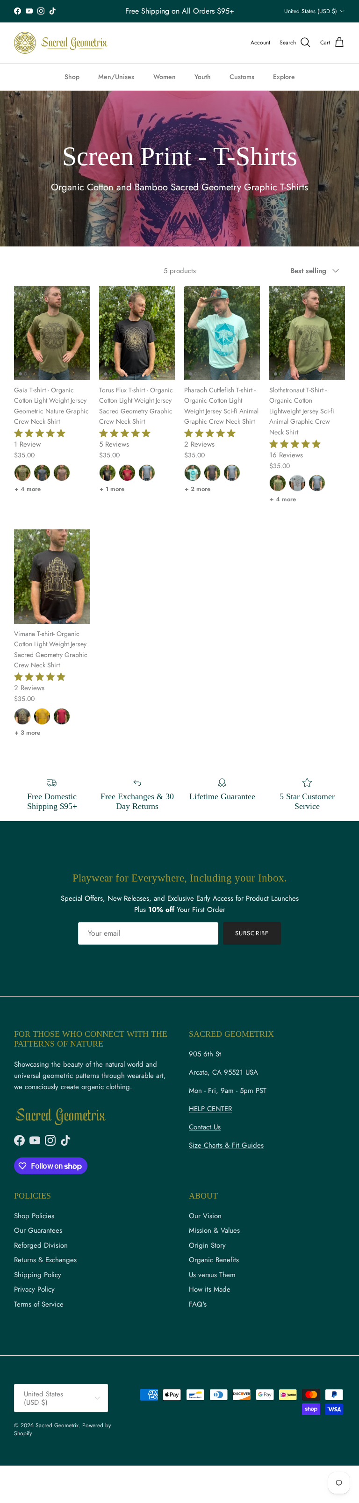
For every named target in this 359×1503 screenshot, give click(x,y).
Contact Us (205, 1127)
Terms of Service (39, 1304)
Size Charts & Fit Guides (226, 1145)
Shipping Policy (37, 1275)
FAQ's (198, 1304)
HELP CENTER (210, 1109)
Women (164, 76)
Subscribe (251, 933)
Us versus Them (212, 1275)
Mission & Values (214, 1230)
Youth (202, 76)
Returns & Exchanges (45, 1260)
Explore (284, 76)
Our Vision (205, 1216)
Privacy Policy (34, 1289)
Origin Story (207, 1245)
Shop (72, 76)
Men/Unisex (116, 76)
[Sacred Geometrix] (61, 43)
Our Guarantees (38, 1230)
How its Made (209, 1289)
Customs (242, 76)
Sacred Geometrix (57, 1425)
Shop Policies (34, 1216)
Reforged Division (41, 1245)
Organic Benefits (214, 1260)
